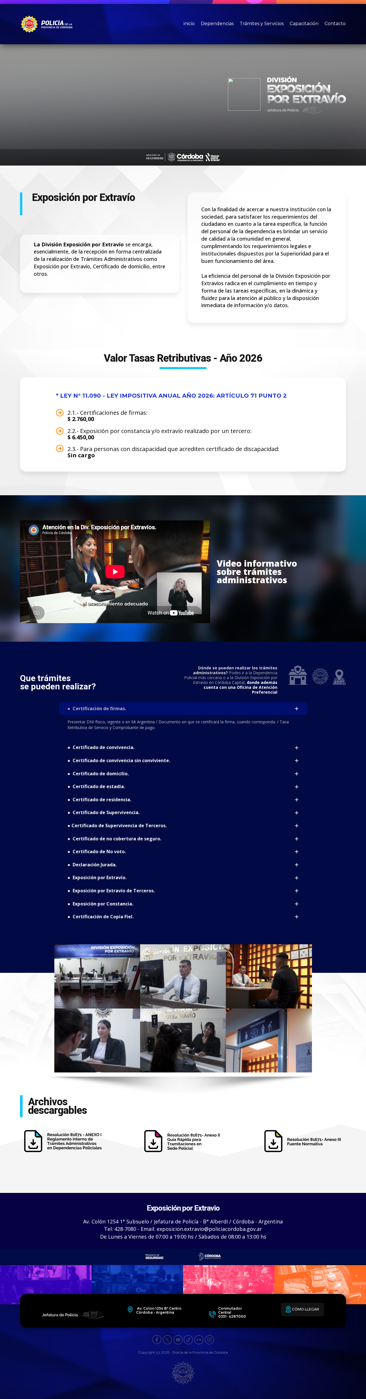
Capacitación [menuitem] (304, 23)
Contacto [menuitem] (335, 23)
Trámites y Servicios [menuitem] (262, 23)
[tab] (183, 708)
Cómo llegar (305, 1309)
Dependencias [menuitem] (217, 23)
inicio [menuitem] (189, 23)
